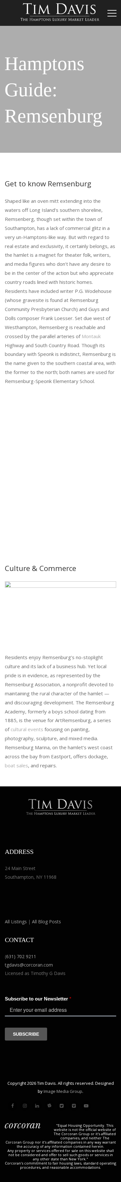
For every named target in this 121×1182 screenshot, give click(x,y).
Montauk (91, 336)
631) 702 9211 (21, 956)
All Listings (16, 921)
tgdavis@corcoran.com (29, 965)
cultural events (27, 729)
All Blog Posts (46, 921)
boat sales (16, 765)
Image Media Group (63, 1091)
